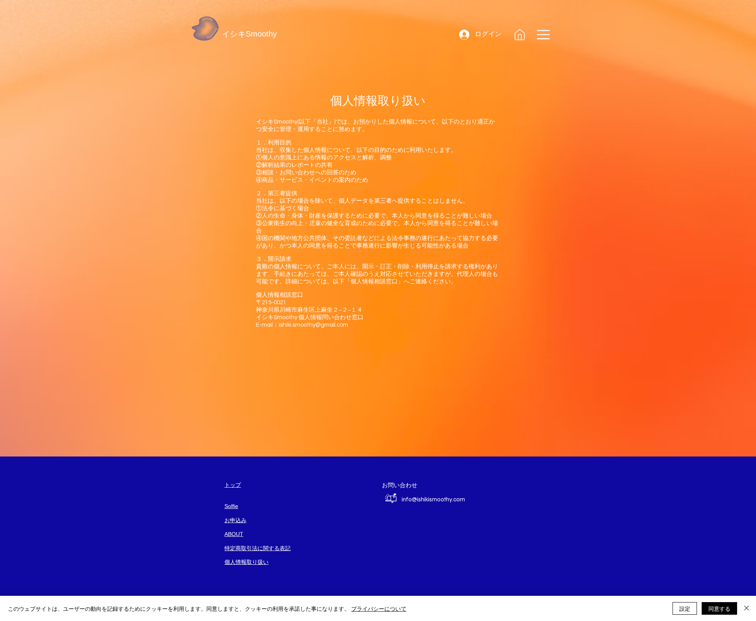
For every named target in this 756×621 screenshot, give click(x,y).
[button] (543, 35)
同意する (719, 608)
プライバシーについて (378, 608)
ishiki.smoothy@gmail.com (313, 325)
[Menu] (520, 35)
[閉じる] (746, 608)
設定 (684, 608)
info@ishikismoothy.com (433, 499)
